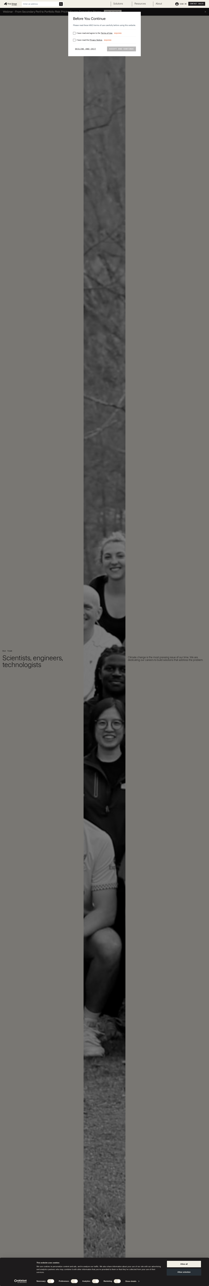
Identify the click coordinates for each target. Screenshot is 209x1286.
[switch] (74, 1281)
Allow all (184, 1264)
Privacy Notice (96, 40)
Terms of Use (106, 33)
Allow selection (184, 1272)
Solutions (118, 4)
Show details (130, 1281)
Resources (140, 4)
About (159, 4)
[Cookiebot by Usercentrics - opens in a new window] (20, 1281)
